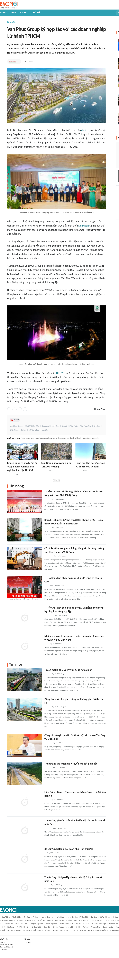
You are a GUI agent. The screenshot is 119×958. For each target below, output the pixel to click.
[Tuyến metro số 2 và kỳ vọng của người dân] (24, 679)
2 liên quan (59, 527)
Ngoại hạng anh (7, 920)
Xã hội (78, 927)
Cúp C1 (68, 930)
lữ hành (97, 426)
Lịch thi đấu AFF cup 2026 (43, 920)
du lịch (84, 130)
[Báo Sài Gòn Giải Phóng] (10, 474)
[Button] (18, 61)
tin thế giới (16, 917)
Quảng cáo (3, 949)
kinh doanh (84, 225)
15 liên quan (63, 615)
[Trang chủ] (9, 5)
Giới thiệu (3, 942)
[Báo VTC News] (47, 828)
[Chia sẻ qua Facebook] (9, 409)
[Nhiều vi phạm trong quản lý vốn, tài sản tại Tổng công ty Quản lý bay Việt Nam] (24, 646)
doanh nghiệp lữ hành (50, 426)
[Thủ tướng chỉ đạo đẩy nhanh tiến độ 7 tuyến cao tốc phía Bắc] (24, 887)
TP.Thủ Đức (14, 430)
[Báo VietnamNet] (46, 885)
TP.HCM (60, 373)
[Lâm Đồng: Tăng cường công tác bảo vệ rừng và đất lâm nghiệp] (24, 802)
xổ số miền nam (21, 924)
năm (84, 920)
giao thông (6, 917)
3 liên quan (59, 800)
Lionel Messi (64, 924)
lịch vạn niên (60, 920)
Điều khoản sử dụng (6, 944)
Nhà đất (11, 22)
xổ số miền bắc (7, 924)
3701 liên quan (63, 743)
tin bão (35, 917)
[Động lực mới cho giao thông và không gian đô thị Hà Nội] (24, 709)
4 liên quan (58, 644)
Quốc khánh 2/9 (7, 930)
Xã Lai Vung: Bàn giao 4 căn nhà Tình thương (68, 849)
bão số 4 (89, 924)
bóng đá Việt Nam (36, 924)
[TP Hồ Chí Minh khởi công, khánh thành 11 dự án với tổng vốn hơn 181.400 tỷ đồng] (24, 501)
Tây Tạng (27, 917)
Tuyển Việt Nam (51, 924)
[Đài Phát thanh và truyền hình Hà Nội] (44, 471)
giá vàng (111, 920)
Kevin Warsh (60, 917)
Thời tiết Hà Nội (22, 927)
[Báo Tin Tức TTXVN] (46, 586)
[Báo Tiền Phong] (47, 768)
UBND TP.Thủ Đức (32, 426)
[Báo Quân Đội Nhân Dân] (47, 743)
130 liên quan (59, 585)
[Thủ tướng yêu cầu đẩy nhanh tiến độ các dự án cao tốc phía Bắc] (24, 830)
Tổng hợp (27, 942)
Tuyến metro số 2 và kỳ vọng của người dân (68, 670)
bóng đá (47, 927)
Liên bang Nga (100, 924)
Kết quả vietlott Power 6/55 (63, 927)
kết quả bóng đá (74, 920)
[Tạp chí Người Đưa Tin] (46, 528)
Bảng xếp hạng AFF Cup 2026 (78, 917)
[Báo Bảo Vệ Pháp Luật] (46, 644)
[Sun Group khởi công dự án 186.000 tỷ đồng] (56, 451)
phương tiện (95, 927)
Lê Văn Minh (34, 430)
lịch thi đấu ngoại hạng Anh (83, 930)
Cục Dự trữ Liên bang (23, 920)
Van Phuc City (85, 426)
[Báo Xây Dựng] (47, 556)
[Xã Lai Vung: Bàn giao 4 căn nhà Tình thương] (24, 858)
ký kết (23, 430)
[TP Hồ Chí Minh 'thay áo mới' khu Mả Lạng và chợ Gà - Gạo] (24, 587)
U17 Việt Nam (105, 917)
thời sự (85, 927)
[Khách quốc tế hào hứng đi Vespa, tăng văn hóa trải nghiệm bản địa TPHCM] (22, 451)
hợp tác (45, 430)
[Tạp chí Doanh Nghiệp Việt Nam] (46, 499)
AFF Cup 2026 (58, 930)
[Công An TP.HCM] (12, 61)
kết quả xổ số (36, 927)
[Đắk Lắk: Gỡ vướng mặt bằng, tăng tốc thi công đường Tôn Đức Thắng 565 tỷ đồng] (24, 558)
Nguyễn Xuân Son (47, 917)
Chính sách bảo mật (6, 947)
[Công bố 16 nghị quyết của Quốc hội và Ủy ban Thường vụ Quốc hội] (24, 745)
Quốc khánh (37, 930)
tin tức (91, 920)
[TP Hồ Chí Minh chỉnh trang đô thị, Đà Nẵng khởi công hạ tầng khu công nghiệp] (24, 617)
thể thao (47, 930)
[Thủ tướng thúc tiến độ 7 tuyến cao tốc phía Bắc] (24, 773)
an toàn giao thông (23, 930)
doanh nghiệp (108, 927)
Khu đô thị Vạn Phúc (69, 426)
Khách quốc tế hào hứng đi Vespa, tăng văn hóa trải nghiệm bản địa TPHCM (22, 467)
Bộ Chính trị (101, 920)
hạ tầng (94, 917)
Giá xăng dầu (101, 930)
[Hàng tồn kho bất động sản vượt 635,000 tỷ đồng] (90, 451)
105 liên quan (61, 674)
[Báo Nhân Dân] (46, 800)
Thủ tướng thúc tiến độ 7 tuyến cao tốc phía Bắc (70, 764)
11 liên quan (60, 499)
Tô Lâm (115, 917)
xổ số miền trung (8, 927)
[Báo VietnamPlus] (48, 615)
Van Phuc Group (16, 426)
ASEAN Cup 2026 (78, 924)
